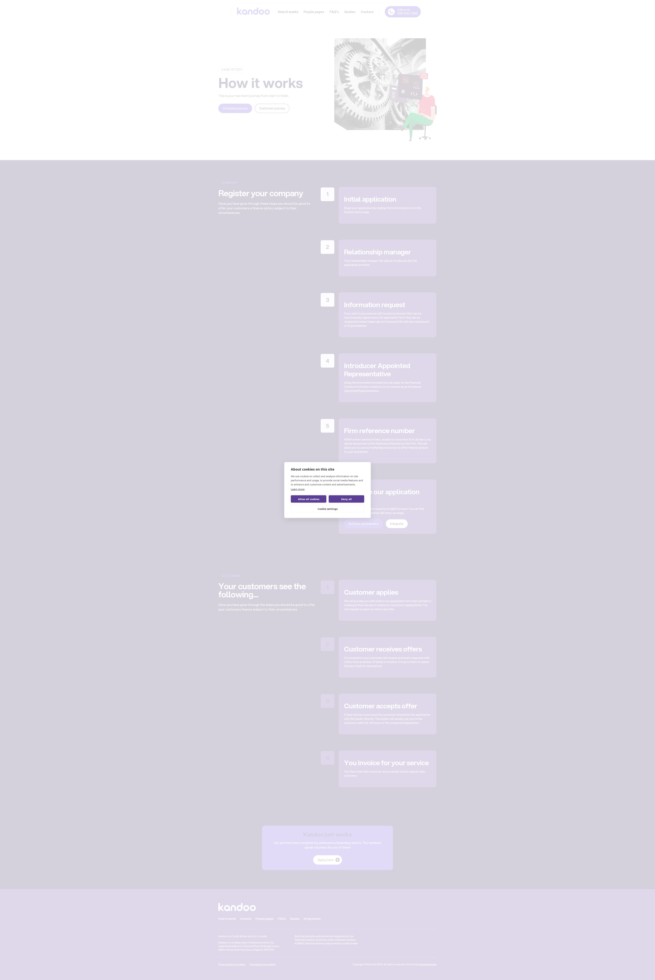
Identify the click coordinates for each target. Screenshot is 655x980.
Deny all (346, 499)
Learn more (297, 489)
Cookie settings (328, 508)
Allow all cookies (308, 499)
